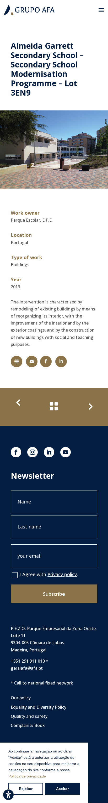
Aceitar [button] (62, 789)
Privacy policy (62, 574)
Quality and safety (29, 716)
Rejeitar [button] (26, 789)
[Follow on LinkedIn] (49, 452)
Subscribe (54, 594)
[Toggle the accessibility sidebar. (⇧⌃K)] (8, 794)
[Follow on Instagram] (32, 452)
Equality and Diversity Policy (38, 707)
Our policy (21, 698)
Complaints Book (28, 725)
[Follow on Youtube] (65, 452)
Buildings (20, 264)
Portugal (19, 242)
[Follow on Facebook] (16, 452)
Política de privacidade (27, 776)
